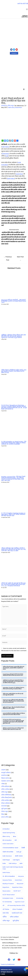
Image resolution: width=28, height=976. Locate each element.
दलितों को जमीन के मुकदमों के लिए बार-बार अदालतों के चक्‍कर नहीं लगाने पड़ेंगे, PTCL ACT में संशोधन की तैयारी (13, 584)
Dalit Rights (16, 860)
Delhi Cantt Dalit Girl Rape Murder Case (13, 868)
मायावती (4, 806)
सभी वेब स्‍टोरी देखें (22, 4)
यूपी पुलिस (16, 921)
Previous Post (8, 257)
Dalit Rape (6, 860)
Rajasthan (6, 887)
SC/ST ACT (17, 891)
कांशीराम (4, 106)
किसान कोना (5, 778)
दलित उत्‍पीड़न (5, 789)
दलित (5, 917)
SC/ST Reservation (9, 895)
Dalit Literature (7, 856)
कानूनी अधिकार (6, 773)
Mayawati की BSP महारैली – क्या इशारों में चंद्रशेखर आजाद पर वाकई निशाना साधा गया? (13, 301)
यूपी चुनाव (4, 809)
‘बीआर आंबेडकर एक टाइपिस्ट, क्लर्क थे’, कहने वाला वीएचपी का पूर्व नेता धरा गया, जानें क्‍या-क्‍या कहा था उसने (13, 549)
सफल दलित (5, 817)
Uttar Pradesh (17, 909)
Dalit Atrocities (8, 852)
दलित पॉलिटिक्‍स (6, 795)
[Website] (14, 643)
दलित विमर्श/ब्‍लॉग (6, 797)
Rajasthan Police (17, 887)
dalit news (11, 107)
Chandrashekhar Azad (10, 848)
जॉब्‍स (2, 784)
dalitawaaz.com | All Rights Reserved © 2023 (7, 972)
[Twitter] (14, 49)
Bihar (14, 836)
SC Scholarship (7, 902)
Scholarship (19, 898)
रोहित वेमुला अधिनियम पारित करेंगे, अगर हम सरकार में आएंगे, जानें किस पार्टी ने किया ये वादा (13, 371)
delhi (21, 863)
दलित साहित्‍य (5, 800)
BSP (16, 840)
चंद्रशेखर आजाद (5, 781)
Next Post (20, 257)
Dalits (4, 863)
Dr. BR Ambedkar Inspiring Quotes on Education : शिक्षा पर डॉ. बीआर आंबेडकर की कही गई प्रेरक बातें (13, 514)
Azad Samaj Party (9, 833)
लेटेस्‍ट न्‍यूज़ (4, 811)
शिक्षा (2, 814)
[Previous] (1, 9)
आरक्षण (3, 770)
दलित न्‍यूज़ (10, 106)
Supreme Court (19, 902)
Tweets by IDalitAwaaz (8, 964)
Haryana (21, 876)
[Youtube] (17, 49)
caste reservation (7, 844)
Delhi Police (6, 872)
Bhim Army (6, 836)
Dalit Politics (5, 147)
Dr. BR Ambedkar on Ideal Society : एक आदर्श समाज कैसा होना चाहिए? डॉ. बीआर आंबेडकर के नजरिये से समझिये (13, 443)
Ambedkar (6, 829)
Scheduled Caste (7, 898)
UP (3, 905)
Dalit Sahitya (13, 863)
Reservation (6, 891)
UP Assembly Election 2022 (16, 905)
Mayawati (20, 884)
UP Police (6, 909)
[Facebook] (11, 49)
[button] (14, 53)
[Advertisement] (14, 33)
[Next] (27, 9)
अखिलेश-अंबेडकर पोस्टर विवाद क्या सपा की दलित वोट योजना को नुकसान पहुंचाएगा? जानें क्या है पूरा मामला (13, 336)
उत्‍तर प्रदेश (6, 913)
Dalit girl (18, 852)
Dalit (7, 156)
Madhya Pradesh (8, 884)
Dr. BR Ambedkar (9, 876)
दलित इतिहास (5, 786)
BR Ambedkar (7, 840)
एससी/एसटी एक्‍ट (17, 913)
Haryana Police (7, 880)
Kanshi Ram (18, 107)
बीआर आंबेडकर (5, 803)
